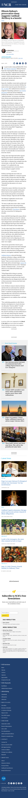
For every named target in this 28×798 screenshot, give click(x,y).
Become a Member (6, 708)
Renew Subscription (6, 726)
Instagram (19, 783)
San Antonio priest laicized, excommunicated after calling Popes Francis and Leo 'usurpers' (15, 364)
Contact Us (4, 742)
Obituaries (4, 697)
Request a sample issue (7, 736)
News (2, 20)
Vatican (3, 478)
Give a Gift (4, 728)
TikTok (21, 783)
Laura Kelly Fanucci (6, 543)
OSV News (10, 516)
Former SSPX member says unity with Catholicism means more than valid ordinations (14, 392)
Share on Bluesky (14, 63)
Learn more (20, 58)
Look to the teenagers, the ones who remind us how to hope (12, 540)
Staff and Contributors (7, 768)
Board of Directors (6, 770)
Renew (20, 4)
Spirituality (4, 536)
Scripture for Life (5, 680)
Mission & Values (5, 763)
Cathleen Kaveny (6, 255)
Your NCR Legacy (5, 715)
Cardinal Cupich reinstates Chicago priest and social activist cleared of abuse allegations (13, 512)
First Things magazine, (10, 68)
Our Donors (4, 717)
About (3, 760)
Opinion (3, 675)
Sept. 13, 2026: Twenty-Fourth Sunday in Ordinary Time (11, 567)
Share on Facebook (17, 63)
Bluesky (9, 783)
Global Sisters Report (6, 688)
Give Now (3, 705)
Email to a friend (23, 63)
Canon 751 (23, 263)
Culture (3, 672)
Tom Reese (16, 209)
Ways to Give (4, 713)
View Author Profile (10, 54)
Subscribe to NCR (5, 723)
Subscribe (24, 4)
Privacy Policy (5, 765)
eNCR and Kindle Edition (7, 733)
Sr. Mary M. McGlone (6, 571)
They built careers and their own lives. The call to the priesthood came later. (15, 445)
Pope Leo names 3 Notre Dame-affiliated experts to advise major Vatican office (14, 419)
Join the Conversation (6, 56)
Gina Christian (4, 516)
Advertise (3, 699)
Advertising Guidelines (5, 787)
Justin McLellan (5, 487)
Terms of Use (13, 787)
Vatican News (6, 475)
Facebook (14, 783)
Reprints (3, 754)
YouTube (16, 783)
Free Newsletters (5, 731)
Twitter (11, 783)
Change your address (6, 752)
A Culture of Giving (6, 710)
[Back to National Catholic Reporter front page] (7, 5)
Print (26, 63)
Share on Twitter (20, 63)
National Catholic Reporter (3, 778)
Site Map (24, 787)
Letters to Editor (5, 749)
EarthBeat (4, 686)
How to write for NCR (6, 744)
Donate (16, 4)
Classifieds (4, 694)
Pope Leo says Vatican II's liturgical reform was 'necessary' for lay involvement (14, 483)
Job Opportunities (6, 747)
